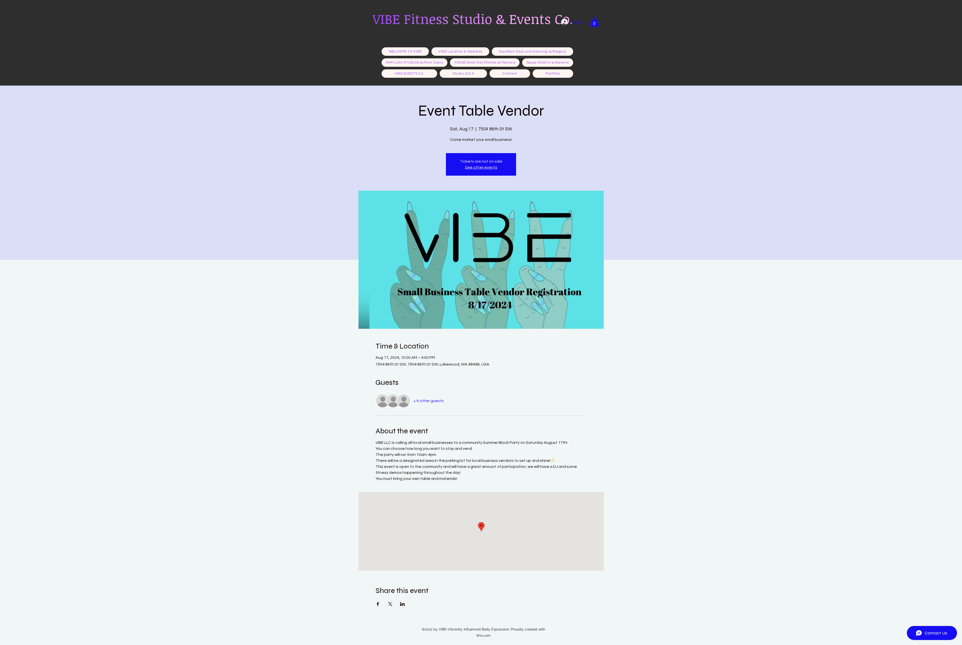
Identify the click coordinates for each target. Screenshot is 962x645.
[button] (594, 21)
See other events (481, 167)
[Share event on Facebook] (378, 604)
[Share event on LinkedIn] (402, 604)
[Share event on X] (390, 604)
